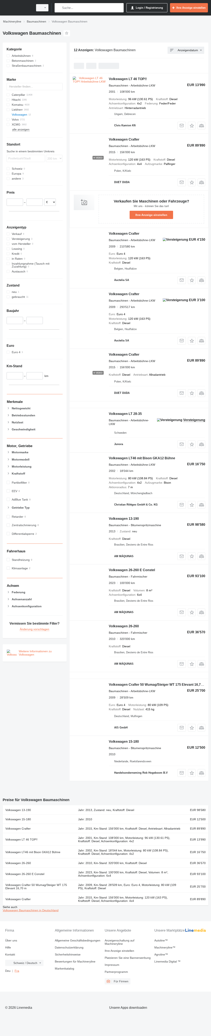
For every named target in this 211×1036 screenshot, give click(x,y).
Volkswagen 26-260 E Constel (132, 570)
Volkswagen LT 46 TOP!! (128, 79)
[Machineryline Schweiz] (17, 7)
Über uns (11, 940)
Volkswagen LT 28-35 (125, 414)
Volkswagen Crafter (124, 139)
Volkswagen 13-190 (124, 518)
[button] (192, 125)
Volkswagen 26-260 (124, 626)
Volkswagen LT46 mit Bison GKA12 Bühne (142, 458)
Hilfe (8, 947)
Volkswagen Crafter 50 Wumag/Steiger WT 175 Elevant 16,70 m (157, 684)
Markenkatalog (64, 968)
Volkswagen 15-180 (124, 741)
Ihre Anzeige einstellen (151, 215)
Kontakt (10, 954)
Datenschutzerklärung (69, 947)
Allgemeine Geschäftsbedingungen (77, 940)
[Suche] (58, 7)
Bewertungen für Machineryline (75, 961)
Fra (17, 970)
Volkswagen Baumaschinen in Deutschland (31, 910)
